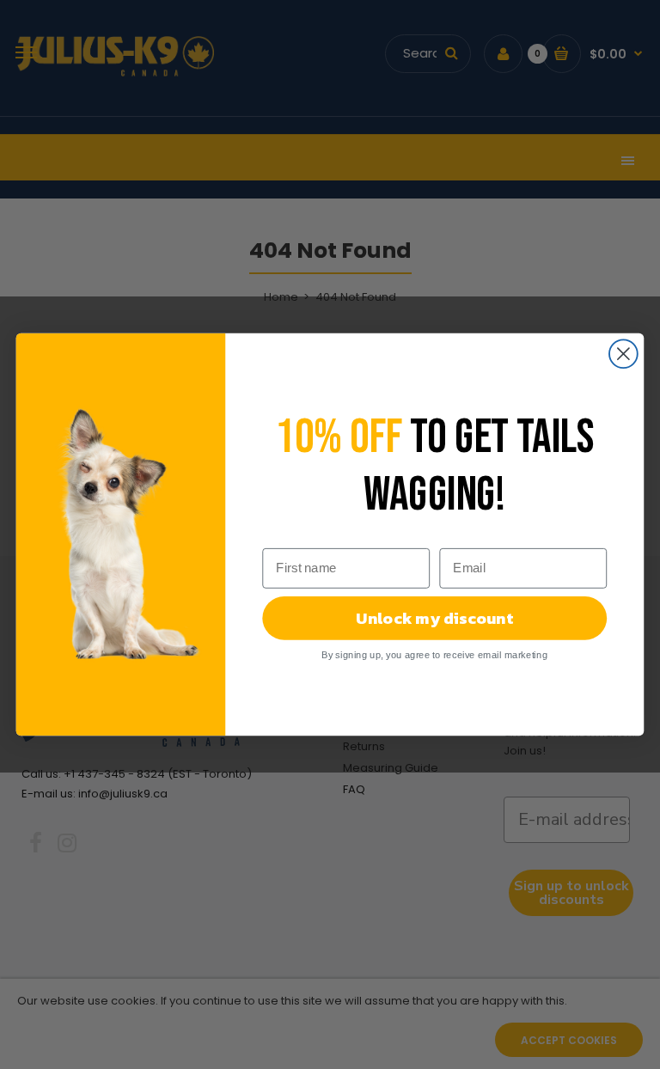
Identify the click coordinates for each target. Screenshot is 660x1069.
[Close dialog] (623, 353)
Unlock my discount (434, 618)
